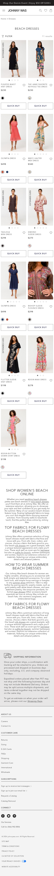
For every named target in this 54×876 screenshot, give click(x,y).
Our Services (6, 822)
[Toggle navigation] (4, 10)
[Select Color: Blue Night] (7, 172)
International (6, 768)
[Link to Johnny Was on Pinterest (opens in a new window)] (14, 816)
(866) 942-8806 (14, 827)
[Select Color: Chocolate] (2, 245)
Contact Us (6, 726)
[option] (13, 59)
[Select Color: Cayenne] (2, 172)
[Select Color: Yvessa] (29, 245)
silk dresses (20, 545)
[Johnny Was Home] (17, 10)
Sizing (3, 745)
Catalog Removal (8, 801)
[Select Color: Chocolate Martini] (29, 319)
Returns (4, 740)
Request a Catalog (9, 796)
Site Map (5, 841)
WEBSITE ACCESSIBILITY (11, 867)
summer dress (19, 583)
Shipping (5, 758)
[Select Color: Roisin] (29, 393)
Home (3, 19)
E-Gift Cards (6, 749)
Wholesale (5, 772)
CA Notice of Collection (13, 856)
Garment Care (7, 763)
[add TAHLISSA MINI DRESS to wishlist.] (24, 233)
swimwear (44, 550)
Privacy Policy (8, 851)
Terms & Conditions (10, 846)
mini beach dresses (40, 501)
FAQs (3, 754)
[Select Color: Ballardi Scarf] (29, 98)
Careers (4, 721)
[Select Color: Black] (2, 98)
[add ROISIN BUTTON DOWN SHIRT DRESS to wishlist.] (24, 454)
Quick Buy (13, 106)
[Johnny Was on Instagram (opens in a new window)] (8, 816)
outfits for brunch (23, 552)
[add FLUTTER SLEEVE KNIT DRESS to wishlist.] (24, 380)
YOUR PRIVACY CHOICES (11, 861)
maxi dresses (19, 592)
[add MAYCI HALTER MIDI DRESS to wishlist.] (51, 159)
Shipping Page (35, 701)
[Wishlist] (45, 10)
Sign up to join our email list (13, 791)
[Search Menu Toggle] (40, 10)
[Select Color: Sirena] (29, 172)
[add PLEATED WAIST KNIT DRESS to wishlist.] (24, 85)
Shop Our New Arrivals (27, 3)
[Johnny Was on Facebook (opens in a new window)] (3, 816)
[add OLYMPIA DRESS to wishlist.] (24, 159)
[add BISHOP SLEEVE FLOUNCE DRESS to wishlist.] (51, 307)
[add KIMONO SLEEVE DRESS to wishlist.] (51, 233)
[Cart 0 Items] (50, 10)
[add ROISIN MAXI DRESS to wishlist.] (51, 380)
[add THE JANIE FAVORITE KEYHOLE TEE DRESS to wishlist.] (51, 85)
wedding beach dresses (36, 499)
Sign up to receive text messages (15, 786)
